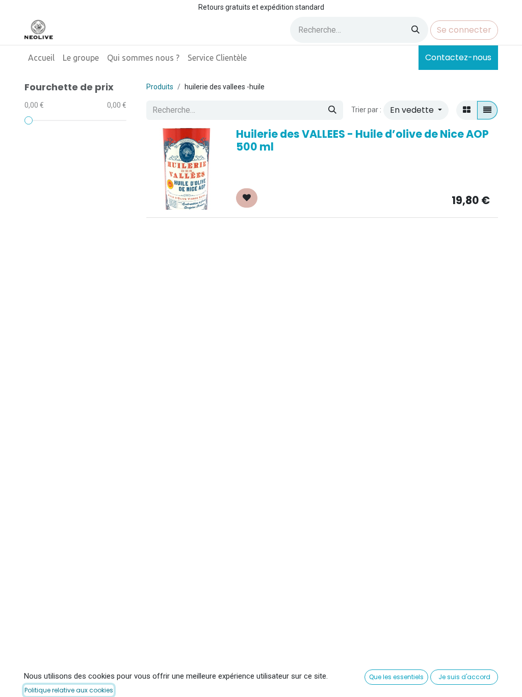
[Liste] (487, 110)
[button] (416, 110)
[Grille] (466, 110)
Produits (159, 87)
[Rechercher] (415, 30)
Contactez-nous (458, 57)
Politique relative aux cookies (68, 690)
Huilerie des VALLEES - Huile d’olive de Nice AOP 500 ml (362, 140)
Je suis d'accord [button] (464, 677)
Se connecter (464, 30)
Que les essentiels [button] (396, 677)
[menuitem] (41, 57)
